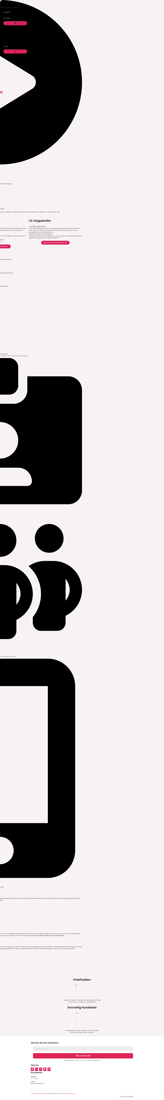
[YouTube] (44, 1069)
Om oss (5, 46)
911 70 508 (34, 1078)
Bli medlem (6, 18)
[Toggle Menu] (15, 23)
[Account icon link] (1, 92)
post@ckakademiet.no (38, 1083)
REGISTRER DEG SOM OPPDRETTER (55, 242)
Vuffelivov (6, 87)
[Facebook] (32, 1069)
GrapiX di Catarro (70, 1093)
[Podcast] (49, 1069)
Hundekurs (7, 12)
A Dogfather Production (37, 1093)
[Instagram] (36, 1069)
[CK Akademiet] (9, 7)
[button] (11, 18)
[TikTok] (40, 1069)
